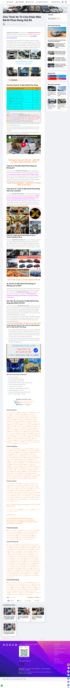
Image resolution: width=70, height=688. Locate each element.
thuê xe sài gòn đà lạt (19, 457)
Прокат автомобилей (16, 523)
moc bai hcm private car (32, 492)
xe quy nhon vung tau (27, 565)
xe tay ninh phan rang (15, 594)
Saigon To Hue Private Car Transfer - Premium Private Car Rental (52, 106)
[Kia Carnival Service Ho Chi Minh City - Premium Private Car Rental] (52, 88)
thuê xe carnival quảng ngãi (25, 433)
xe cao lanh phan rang (21, 591)
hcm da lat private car (18, 499)
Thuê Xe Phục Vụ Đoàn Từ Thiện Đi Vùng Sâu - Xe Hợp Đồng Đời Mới (9, 617)
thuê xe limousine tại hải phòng (24, 535)
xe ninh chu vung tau (19, 560)
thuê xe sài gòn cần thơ (15, 461)
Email (55, 655)
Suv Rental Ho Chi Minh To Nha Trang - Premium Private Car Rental (62, 93)
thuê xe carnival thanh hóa (22, 440)
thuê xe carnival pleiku (31, 431)
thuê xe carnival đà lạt (29, 428)
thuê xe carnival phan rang (16, 428)
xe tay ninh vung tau (27, 556)
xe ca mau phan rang (24, 582)
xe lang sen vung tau (33, 570)
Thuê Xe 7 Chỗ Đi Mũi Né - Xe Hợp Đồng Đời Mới (23, 617)
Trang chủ (5, 13)
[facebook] (52, 76)
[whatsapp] (68, 671)
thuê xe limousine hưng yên (14, 530)
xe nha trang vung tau (18, 561)
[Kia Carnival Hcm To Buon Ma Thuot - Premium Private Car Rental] (62, 101)
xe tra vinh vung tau (25, 553)
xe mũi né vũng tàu (26, 462)
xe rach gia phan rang (18, 585)
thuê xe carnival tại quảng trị (22, 436)
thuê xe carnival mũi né (12, 412)
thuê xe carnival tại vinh (27, 438)
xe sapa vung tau (31, 575)
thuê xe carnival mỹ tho (15, 417)
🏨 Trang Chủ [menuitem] (10, 2)
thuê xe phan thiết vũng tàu (17, 464)
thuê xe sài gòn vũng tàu (16, 456)
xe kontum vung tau (17, 565)
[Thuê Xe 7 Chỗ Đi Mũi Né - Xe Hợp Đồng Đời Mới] (24, 611)
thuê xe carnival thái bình (22, 443)
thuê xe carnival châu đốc (28, 421)
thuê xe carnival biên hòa (22, 426)
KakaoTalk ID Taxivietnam (59, 648)
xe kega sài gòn (31, 476)
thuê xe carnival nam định (15, 442)
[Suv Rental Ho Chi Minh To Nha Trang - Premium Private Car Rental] (62, 88)
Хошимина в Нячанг (15, 520)
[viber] (68, 685)
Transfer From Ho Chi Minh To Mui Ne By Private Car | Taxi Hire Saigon (60, 45)
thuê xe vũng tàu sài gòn (29, 456)
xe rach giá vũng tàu (17, 549)
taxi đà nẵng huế (25, 473)
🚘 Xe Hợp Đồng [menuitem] (20, 2)
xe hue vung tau (16, 568)
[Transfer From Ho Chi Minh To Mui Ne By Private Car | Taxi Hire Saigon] (51, 45)
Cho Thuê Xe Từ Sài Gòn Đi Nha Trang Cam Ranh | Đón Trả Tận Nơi (60, 59)
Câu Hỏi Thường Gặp (58, 663)
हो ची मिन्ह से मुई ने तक (11, 514)
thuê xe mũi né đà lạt (14, 466)
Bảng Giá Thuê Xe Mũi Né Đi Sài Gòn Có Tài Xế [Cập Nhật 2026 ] (60, 65)
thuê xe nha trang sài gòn (18, 454)
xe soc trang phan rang (15, 584)
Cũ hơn (42, 638)
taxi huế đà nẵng (16, 473)
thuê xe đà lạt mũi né (26, 466)
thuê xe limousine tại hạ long (24, 537)
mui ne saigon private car (19, 485)
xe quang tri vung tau (25, 568)
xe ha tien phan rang (29, 585)
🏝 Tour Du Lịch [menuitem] (29, 2)
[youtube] (52, 79)
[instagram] (61, 79)
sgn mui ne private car (24, 494)
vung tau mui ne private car (16, 487)
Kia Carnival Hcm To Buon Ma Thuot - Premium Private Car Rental (62, 106)
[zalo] (68, 668)
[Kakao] (68, 665)
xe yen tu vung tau (31, 572)
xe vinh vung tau (23, 570)
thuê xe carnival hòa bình (29, 442)
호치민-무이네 (10, 504)
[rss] (16, 645)
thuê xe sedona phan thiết (25, 412)
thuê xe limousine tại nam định (29, 530)
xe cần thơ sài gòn (25, 461)
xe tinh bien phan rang (30, 589)
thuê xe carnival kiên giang (17, 414)
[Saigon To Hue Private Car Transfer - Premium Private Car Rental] (52, 101)
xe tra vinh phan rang (18, 587)
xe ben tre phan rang (15, 592)
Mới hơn (5, 638)
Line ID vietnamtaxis (58, 652)
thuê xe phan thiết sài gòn (24, 449)
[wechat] (68, 675)
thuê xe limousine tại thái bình (27, 532)
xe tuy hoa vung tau (18, 563)
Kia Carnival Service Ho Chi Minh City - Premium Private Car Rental (52, 93)
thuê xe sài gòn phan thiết (17, 450)
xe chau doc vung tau (25, 551)
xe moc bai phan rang (26, 594)
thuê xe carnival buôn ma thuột (17, 431)
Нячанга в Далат (25, 520)
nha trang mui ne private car (20, 495)
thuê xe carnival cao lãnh (21, 419)
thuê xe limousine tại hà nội (25, 533)
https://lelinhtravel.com (27, 402)
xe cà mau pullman (23, 544)
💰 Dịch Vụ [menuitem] (20, 6)
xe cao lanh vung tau (26, 554)
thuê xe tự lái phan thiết (18, 471)
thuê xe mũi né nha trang (30, 450)
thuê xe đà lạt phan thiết (16, 468)
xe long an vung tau (17, 556)
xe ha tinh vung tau (13, 570)
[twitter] (61, 76)
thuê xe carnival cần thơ (15, 421)
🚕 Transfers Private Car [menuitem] (42, 2)
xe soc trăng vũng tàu (17, 547)
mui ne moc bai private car (24, 488)
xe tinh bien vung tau (14, 551)
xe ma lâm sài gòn (34, 475)
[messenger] (68, 682)
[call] (1, 685)
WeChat (56, 650)
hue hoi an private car (33, 495)
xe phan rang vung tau (31, 560)
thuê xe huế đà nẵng (29, 471)
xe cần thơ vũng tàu (28, 547)
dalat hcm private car (29, 499)
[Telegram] (68, 678)
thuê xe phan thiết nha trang (24, 452)
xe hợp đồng (10, 13)
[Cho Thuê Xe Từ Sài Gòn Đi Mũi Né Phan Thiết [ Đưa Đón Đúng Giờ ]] (57, 32)
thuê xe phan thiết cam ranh (23, 469)
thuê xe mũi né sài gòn (12, 449)
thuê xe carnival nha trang (22, 430)
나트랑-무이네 (11, 506)
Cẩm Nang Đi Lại (58, 661)
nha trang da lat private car (18, 492)
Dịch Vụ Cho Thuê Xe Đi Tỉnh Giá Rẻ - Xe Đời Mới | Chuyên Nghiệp (60, 52)
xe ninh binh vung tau (19, 573)
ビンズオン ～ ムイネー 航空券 (14, 509)
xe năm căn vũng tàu (29, 546)
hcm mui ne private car (26, 483)
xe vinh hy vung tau (29, 561)
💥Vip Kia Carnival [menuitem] (55, 2)
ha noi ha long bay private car (20, 490)
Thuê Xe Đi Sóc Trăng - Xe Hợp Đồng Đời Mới (9, 632)
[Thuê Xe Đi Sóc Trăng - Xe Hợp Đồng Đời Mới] (9, 627)
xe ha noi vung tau (22, 572)
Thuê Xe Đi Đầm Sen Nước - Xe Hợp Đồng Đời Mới (37, 617)
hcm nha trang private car (29, 487)
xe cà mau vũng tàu (12, 544)
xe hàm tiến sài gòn (21, 476)
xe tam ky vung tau (19, 566)
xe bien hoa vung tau (30, 558)
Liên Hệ (37, 103)
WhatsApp (56, 646)
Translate (58, 19)
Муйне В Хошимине (26, 521)
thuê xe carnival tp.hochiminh (28, 424)
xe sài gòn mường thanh (31, 478)
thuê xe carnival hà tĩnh (14, 438)
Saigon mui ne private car (13, 483)
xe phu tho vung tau (22, 575)
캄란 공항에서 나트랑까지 (20, 504)
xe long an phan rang (26, 592)
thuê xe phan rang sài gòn (23, 459)
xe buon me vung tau (29, 563)
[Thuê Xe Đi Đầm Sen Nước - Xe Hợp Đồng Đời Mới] (38, 611)
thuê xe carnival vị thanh (23, 423)
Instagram (56, 654)
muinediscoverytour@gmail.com (26, 401)
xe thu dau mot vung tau (18, 558)
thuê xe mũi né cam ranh (29, 468)
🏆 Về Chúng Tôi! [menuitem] (11, 6)
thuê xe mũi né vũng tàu (15, 462)
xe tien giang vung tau (14, 554)
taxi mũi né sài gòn (24, 475)
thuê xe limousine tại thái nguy (25, 539)
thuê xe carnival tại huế (30, 435)
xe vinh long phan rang (29, 587)
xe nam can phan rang (13, 582)
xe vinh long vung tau (14, 553)
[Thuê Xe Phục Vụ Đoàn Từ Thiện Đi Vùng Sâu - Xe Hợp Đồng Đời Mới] (9, 611)
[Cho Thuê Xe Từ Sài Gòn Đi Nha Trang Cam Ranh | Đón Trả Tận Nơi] (51, 59)
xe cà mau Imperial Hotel (16, 546)
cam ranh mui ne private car (25, 497)
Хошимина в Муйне (21, 518)
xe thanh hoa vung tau (31, 573)
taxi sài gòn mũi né (14, 475)
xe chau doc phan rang (18, 589)
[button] (62, 2)
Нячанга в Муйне (11, 518)
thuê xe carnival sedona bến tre (18, 416)
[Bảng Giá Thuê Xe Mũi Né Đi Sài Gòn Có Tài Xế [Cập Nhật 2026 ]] (51, 65)
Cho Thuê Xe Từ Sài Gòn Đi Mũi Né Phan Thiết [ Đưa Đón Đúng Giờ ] (57, 41)
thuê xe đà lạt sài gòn (30, 457)
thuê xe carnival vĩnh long (28, 417)
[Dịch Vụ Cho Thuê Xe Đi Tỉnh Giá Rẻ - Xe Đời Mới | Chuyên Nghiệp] (51, 53)
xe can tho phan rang (27, 584)
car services (15, 501)
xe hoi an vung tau (29, 566)
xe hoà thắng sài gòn (19, 478)
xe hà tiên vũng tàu (27, 549)
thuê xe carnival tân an (14, 424)
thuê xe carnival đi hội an (17, 435)
